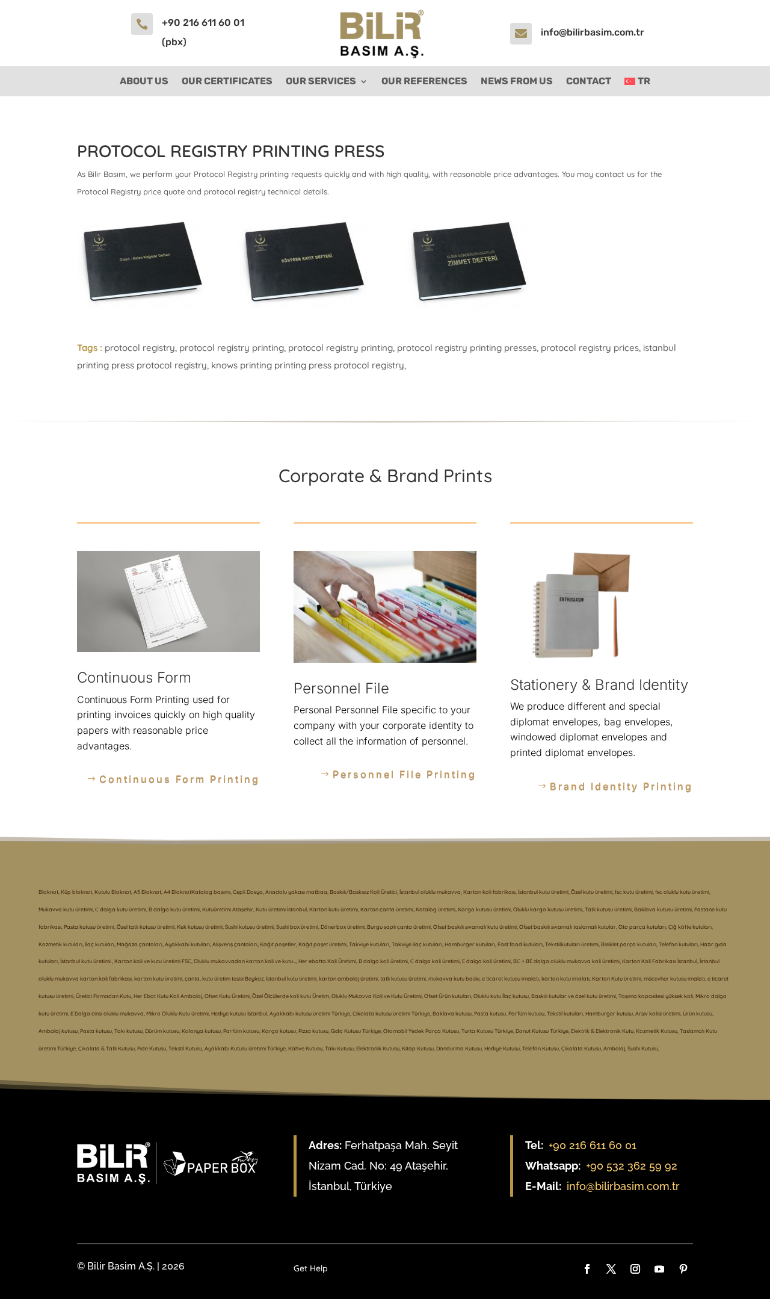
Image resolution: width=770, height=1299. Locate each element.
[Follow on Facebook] (587, 1269)
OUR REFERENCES (424, 82)
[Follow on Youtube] (659, 1269)
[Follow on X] (611, 1269)
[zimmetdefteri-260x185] (466, 305)
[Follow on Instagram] (635, 1269)
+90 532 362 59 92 (631, 1165)
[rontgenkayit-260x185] (303, 305)
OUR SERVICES (321, 82)
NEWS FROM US (517, 82)
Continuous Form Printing (179, 779)
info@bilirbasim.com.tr (592, 32)
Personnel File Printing (404, 774)
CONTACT (588, 82)
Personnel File (341, 688)
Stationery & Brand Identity (599, 684)
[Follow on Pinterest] (683, 1269)
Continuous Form (134, 677)
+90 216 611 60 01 (592, 1145)
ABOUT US (144, 82)
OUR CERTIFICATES (227, 82)
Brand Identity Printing (621, 786)
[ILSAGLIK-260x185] (141, 305)
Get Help (311, 1269)
